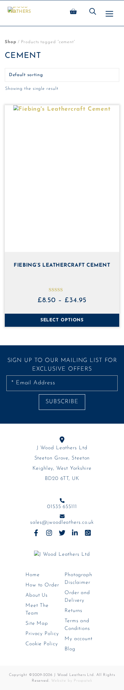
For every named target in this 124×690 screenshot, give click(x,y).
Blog (70, 649)
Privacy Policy (42, 633)
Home (32, 574)
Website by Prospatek (71, 681)
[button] (93, 13)
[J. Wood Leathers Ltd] (19, 13)
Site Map (36, 623)
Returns (73, 610)
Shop (10, 42)
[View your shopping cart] (73, 13)
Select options (62, 320)
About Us (36, 595)
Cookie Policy (41, 644)
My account (79, 638)
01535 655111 (62, 506)
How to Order (42, 585)
